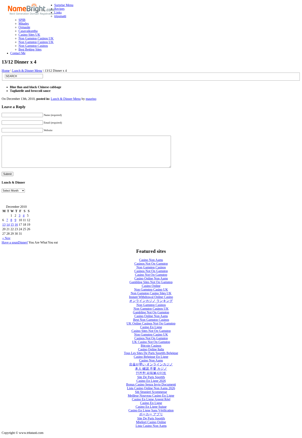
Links (58, 12)
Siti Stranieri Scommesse (151, 392)
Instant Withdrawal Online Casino (151, 297)
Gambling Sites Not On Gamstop (151, 282)
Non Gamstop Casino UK (151, 289)
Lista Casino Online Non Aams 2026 (151, 388)
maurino (91, 99)
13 (4, 224)
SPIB (21, 20)
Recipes (59, 8)
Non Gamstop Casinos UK (36, 38)
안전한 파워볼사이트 (151, 373)
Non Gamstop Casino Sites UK (151, 293)
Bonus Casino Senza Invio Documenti (151, 384)
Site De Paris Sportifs (151, 377)
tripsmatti (60, 16)
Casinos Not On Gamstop (151, 263)
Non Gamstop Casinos (33, 45)
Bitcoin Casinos (151, 345)
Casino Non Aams (151, 260)
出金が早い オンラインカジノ (151, 364)
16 (16, 224)
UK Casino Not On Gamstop (151, 342)
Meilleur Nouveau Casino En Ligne (151, 395)
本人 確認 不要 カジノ (151, 368)
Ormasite (24, 27)
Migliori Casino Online (151, 422)
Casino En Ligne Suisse (151, 406)
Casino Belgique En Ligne (151, 356)
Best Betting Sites (29, 49)
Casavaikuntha (28, 31)
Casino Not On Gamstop (151, 274)
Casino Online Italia (151, 349)
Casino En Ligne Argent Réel (151, 399)
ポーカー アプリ (151, 414)
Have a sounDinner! (15, 242)
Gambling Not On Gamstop (151, 312)
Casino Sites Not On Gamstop (151, 331)
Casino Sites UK (29, 34)
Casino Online (151, 286)
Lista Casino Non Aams (151, 426)
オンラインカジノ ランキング (151, 301)
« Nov (6, 238)
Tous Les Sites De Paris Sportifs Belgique (151, 353)
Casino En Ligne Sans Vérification (151, 410)
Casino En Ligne (151, 327)
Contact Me (17, 53)
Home (6, 70)
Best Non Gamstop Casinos (151, 319)
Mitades (23, 23)
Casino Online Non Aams (151, 278)
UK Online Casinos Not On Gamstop (151, 323)
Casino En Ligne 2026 (151, 381)
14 (8, 224)
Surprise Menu (63, 5)
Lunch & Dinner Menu (27, 70)
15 (12, 224)
